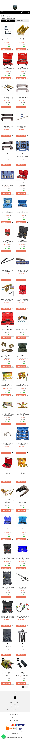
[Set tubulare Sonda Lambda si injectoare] (7, 462)
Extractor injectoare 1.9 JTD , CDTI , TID (22, 386)
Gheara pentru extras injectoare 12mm (8, 155)
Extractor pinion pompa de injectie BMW (7, 357)
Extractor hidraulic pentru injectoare (7, 69)
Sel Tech (7, 67)
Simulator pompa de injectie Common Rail (22, 617)
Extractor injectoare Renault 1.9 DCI (22, 415)
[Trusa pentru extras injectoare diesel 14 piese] (7, 318)
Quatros (7, 38)
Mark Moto (22, 38)
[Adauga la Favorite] (12, 49)
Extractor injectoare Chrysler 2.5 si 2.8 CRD (22, 501)
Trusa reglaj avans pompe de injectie (22, 559)
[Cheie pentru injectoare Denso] (7, 664)
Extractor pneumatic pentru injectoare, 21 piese (7, 645)
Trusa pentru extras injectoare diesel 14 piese (7, 328)
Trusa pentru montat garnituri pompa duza (7, 184)
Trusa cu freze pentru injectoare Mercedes (22, 271)
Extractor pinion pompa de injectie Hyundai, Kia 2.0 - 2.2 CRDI (22, 328)
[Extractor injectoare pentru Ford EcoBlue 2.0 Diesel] (22, 635)
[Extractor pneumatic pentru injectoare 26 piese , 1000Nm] (7, 607)
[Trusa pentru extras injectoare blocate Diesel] (22, 145)
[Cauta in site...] (28, 12)
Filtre (8, 20)
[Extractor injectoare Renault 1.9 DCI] (22, 405)
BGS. (7, 96)
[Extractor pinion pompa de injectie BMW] (7, 347)
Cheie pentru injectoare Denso (7, 674)
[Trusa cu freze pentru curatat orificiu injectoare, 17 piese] (22, 59)
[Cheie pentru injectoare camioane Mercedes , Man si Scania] (22, 664)
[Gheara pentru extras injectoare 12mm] (7, 145)
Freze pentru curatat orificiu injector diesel (7, 213)
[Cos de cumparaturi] (25, 12)
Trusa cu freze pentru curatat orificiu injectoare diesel (22, 299)
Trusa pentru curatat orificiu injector (22, 242)
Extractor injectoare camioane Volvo (22, 588)
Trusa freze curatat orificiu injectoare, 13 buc (22, 213)
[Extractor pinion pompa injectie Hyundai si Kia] (22, 347)
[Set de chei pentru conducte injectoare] (7, 434)
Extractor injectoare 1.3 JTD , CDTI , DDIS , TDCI (7, 415)
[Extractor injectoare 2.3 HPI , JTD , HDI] (22, 462)
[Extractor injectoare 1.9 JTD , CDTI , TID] (22, 376)
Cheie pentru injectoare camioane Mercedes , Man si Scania (22, 674)
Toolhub (7, 240)
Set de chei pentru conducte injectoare (7, 444)
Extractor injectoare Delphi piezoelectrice (7, 299)
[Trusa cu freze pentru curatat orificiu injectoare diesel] (22, 290)
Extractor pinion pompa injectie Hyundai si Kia (22, 357)
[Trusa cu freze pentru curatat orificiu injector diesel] (7, 232)
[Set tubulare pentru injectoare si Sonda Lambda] (7, 520)
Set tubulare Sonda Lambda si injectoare (7, 472)
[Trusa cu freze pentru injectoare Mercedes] (22, 261)
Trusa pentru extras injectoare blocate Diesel (22, 155)
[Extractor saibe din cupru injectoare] (7, 261)
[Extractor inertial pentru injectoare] (22, 117)
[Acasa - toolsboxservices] (15, 7)
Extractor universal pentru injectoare (22, 184)
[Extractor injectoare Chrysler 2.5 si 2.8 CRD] (22, 491)
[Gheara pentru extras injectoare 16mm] (22, 88)
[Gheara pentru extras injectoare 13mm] (7, 117)
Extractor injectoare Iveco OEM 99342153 (22, 40)
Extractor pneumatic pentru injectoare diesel (7, 588)
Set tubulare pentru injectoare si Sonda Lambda (7, 530)
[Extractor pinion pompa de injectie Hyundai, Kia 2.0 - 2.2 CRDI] (22, 318)
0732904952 (15, 706)
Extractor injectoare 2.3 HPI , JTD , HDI (22, 472)
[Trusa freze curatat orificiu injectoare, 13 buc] (22, 203)
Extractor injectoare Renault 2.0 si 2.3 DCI (7, 501)
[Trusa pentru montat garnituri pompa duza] (7, 174)
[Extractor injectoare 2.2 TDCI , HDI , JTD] (7, 376)
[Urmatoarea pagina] (27, 687)
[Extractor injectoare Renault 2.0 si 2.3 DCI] (7, 491)
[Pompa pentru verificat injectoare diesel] (7, 30)
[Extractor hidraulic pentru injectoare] (7, 59)
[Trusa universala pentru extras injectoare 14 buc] (22, 520)
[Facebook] (15, 697)
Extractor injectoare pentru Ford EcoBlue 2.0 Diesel (22, 645)
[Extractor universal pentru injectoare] (22, 174)
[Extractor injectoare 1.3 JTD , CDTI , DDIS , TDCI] (7, 405)
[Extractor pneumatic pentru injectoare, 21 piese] (7, 635)
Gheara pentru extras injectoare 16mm (23, 98)
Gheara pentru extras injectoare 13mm (8, 127)
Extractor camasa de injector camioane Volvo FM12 (7, 98)
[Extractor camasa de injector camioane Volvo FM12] (7, 88)
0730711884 (15, 708)
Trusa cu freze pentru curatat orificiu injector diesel (7, 242)
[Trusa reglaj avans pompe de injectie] (22, 549)
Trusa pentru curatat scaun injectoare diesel (7, 559)
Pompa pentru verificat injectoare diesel (7, 40)
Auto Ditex (22, 615)
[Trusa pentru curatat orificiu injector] (22, 232)
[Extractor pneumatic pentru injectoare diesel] (7, 578)
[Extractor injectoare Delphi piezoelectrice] (7, 290)
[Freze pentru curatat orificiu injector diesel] (7, 203)
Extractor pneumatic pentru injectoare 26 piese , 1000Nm (7, 617)
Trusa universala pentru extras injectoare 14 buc (22, 530)
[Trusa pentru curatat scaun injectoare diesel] (7, 549)
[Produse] (2, 13)
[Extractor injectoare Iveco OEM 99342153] (22, 30)
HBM (22, 182)
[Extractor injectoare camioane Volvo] (22, 578)
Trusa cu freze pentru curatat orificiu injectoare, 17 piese (22, 69)
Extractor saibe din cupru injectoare (7, 271)
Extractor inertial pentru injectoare (22, 127)
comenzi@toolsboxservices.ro (16, 710)
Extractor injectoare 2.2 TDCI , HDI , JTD (7, 386)
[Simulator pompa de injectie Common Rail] (22, 607)
